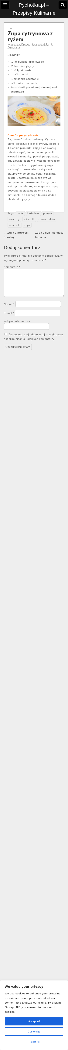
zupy (27, 225)
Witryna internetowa (17, 321)
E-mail (9, 313)
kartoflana (33, 213)
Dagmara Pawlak (20, 43)
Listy (11, 28)
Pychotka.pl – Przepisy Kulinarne (34, 9)
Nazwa (9, 304)
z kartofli (29, 219)
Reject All (34, 1041)
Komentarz (12, 266)
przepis (47, 213)
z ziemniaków (46, 219)
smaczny (14, 219)
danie (20, 213)
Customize (34, 1031)
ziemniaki (14, 225)
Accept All (34, 1021)
